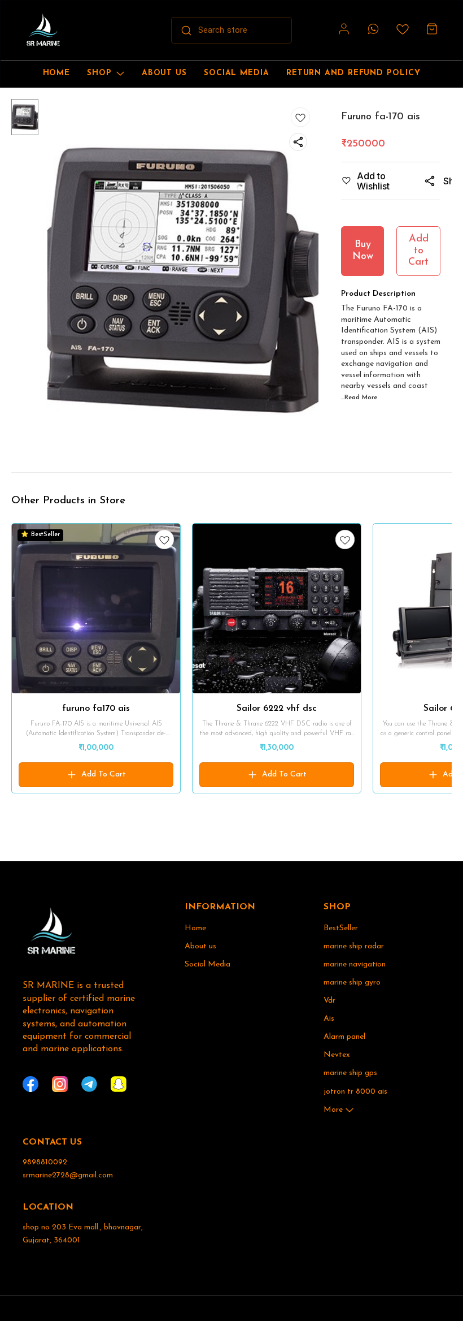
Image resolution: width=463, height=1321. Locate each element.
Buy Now (362, 251)
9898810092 (45, 1162)
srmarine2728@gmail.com (68, 1175)
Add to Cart (418, 250)
